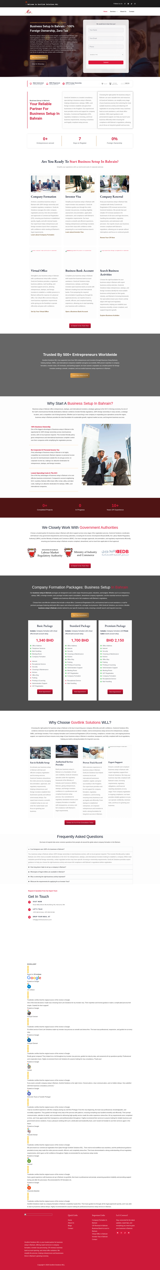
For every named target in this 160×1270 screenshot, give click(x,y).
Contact (131, 11)
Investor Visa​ (73, 196)
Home (105, 11)
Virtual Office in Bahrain (100, 1234)
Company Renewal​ (111, 196)
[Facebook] (125, 3)
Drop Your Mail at (41, 917)
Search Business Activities (109, 272)
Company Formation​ (43, 196)
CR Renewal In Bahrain (100, 1225)
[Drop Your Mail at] (29, 917)
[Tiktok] (125, 1232)
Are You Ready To (80, 161)
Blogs (70, 1225)
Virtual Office (39, 271)
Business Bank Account (79, 271)
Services (113, 11)
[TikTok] (131, 3)
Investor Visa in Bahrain (100, 1236)
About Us (123, 11)
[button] (116, 11)
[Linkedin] (128, 3)
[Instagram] (135, 3)
